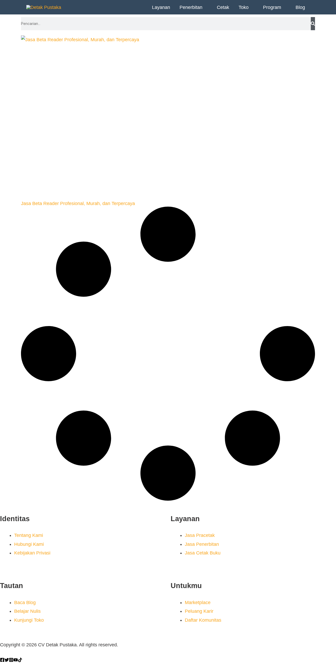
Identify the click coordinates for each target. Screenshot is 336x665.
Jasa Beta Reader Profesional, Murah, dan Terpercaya (78, 203)
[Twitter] (6, 660)
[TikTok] (20, 660)
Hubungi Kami (29, 544)
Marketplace (198, 602)
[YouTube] (15, 660)
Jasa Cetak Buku (202, 553)
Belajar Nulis (27, 611)
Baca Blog (25, 602)
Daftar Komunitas (203, 620)
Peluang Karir (199, 611)
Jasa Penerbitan (202, 544)
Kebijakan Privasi (32, 553)
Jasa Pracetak (200, 535)
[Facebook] (2, 660)
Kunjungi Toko (29, 620)
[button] (204, 7)
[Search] (313, 23)
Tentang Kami (28, 535)
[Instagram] (11, 660)
